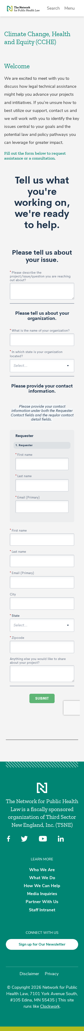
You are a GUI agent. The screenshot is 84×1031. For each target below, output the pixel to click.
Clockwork (50, 1006)
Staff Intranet (42, 909)
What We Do (42, 878)
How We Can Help (42, 886)
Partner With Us (42, 902)
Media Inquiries (42, 894)
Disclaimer (29, 974)
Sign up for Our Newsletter (42, 944)
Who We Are (42, 869)
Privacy (52, 974)
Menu (69, 8)
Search (53, 8)
